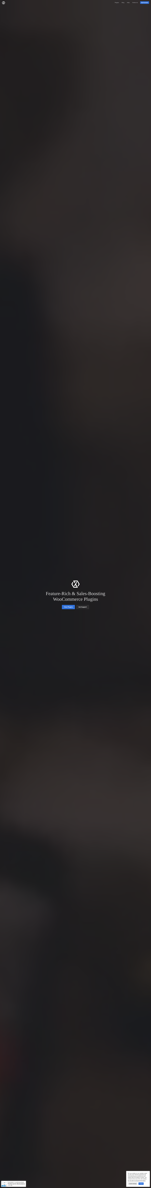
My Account (144, 2)
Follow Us (135, 2)
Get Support (82, 607)
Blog (123, 2)
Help (128, 2)
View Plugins (68, 607)
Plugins (117, 2)
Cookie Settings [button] (132, 1183)
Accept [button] (141, 1183)
